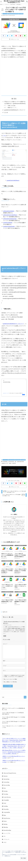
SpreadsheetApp (7, 830)
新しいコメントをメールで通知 (10, 679)
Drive (4, 788)
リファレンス (5, 13)
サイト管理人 (14, 514)
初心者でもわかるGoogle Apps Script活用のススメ (14, 1)
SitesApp (5, 824)
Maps (4, 815)
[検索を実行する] (25, 697)
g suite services (11, 461)
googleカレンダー (5, 463)
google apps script (20, 461)
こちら (4, 135)
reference (14, 463)
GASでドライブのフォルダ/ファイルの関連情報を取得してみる (13, 708)
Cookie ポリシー (7, 855)
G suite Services (10, 13)
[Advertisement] (14, 77)
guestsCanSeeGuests (9, 226)
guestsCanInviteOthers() (13, 180)
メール (4, 665)
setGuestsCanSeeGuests (9, 218)
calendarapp (5, 461)
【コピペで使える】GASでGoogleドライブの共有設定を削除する (13, 717)
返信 (5, 635)
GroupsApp (6, 809)
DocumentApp (6, 785)
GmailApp (5, 806)
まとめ (6, 112)
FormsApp (5, 794)
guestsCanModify (7, 222)
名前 (4, 660)
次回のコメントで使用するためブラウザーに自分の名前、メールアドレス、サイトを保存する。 (14, 676)
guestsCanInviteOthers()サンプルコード (14, 110)
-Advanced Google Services (9, 773)
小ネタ (4, 842)
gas (15, 461)
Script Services (6, 818)
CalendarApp (16, 13)
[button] (27, 1)
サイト (4, 670)
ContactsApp (6, 782)
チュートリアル (6, 833)
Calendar (5, 776)
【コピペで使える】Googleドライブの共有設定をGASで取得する (13, 713)
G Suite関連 (21, 13)
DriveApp (5, 791)
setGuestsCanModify (8, 211)
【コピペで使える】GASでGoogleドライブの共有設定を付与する (13, 722)
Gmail (4, 803)
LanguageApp (6, 812)
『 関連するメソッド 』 (12, 107)
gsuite (10, 463)
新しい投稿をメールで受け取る (10, 681)
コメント (5, 643)
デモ (4, 836)
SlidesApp (5, 827)
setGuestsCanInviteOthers (10, 215)
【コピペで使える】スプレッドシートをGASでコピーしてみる (14, 726)
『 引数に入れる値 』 (11, 105)
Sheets (5, 821)
